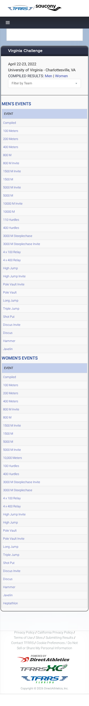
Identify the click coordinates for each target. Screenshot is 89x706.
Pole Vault (10, 292)
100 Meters (10, 131)
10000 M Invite (13, 203)
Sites (39, 637)
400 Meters (10, 147)
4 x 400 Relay (12, 260)
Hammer (9, 341)
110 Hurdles (11, 219)
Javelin (8, 349)
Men (48, 76)
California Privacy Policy (55, 632)
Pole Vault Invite (13, 284)
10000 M (9, 211)
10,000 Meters (12, 458)
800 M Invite (11, 163)
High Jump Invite (14, 276)
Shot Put (8, 316)
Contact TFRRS (22, 643)
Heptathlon (10, 603)
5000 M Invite (12, 187)
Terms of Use (23, 637)
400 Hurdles (11, 228)
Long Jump (10, 300)
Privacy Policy (24, 632)
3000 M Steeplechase (17, 236)
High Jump (10, 268)
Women (61, 76)
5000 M (8, 195)
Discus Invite (11, 325)
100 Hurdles (11, 466)
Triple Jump (11, 308)
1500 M (8, 179)
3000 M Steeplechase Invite (21, 244)
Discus (8, 333)
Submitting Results (59, 637)
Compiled (9, 123)
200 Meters (10, 139)
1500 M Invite (12, 171)
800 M (7, 155)
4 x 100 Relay (12, 252)
